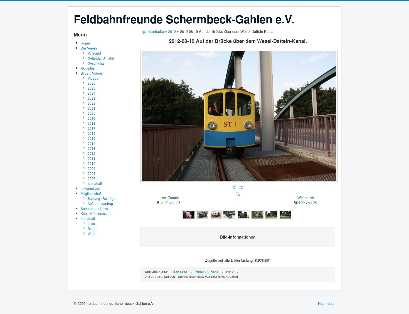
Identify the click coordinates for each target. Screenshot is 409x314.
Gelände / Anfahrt (101, 58)
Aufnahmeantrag (100, 203)
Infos (91, 223)
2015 (91, 138)
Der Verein (89, 48)
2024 (91, 93)
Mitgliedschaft (91, 193)
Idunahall (95, 183)
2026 (91, 83)
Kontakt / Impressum (96, 213)
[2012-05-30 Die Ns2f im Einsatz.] (271, 214)
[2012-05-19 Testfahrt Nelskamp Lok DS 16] (216, 214)
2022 (91, 103)
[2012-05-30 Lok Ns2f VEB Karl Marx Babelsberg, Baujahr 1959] (243, 214)
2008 (91, 173)
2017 (91, 128)
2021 (91, 108)
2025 (91, 88)
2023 (91, 98)
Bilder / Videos (92, 73)
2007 (91, 178)
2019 (91, 118)
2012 (91, 153)
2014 (91, 143)
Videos (93, 78)
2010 (91, 163)
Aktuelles (88, 68)
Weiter (302, 197)
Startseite (156, 31)
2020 (91, 113)
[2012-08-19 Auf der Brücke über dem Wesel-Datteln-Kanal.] (240, 180)
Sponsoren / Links (94, 208)
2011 (91, 158)
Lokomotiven (90, 188)
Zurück (173, 197)
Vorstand (94, 53)
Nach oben (326, 303)
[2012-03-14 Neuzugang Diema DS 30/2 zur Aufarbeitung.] (202, 214)
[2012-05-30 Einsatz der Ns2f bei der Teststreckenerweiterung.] (229, 214)
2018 (91, 123)
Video (92, 233)
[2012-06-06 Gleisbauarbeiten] (285, 214)
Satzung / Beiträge (101, 198)
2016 (91, 133)
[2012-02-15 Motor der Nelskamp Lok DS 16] (188, 214)
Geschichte (96, 63)
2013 (91, 148)
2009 (91, 168)
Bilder (92, 228)
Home (85, 43)
